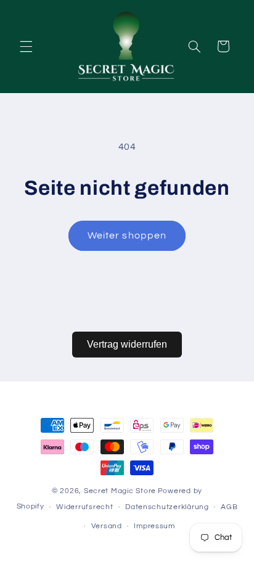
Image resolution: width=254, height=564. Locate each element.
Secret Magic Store (120, 491)
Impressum (154, 526)
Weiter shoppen (127, 235)
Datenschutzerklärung (167, 507)
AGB (229, 507)
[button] (26, 46)
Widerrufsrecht (84, 507)
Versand (106, 526)
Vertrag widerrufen (127, 344)
